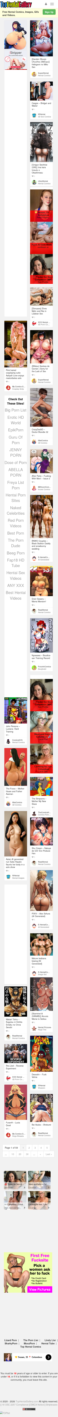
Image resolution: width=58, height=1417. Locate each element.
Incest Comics (44, 489)
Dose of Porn (16, 462)
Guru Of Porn (16, 439)
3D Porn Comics (45, 324)
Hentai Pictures (44, 1027)
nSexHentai (43, 181)
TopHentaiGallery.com (27, 1401)
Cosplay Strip (18, 389)
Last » (49, 1154)
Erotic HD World (15, 419)
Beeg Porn (16, 553)
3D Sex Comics (44, 116)
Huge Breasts (18, 1136)
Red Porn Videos (16, 522)
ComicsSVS (17, 740)
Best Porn (15, 533)
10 (12, 1154)
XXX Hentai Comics (46, 322)
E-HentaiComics (45, 557)
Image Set (42, 974)
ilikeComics (43, 440)
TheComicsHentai (45, 812)
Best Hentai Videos (16, 595)
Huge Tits (42, 1029)
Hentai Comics (44, 75)
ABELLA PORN (15, 472)
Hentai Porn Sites (16, 497)
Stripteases (51, 1404)
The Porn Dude (16, 542)
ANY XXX (15, 585)
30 (27, 1154)
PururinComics (44, 666)
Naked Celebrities (16, 510)
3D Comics (42, 443)
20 (20, 1154)
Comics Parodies (45, 814)
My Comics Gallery (20, 386)
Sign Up (49, 12)
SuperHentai (43, 73)
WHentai (41, 114)
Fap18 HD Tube (15, 562)
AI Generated (43, 559)
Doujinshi (42, 669)
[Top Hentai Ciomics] (15, 35)
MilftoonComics (45, 487)
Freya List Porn (15, 484)
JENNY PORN (15, 452)
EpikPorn (15, 429)
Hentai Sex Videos (15, 575)
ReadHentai (43, 610)
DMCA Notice (37, 1404)
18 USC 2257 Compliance (15, 1404)
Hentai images (18, 878)
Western (41, 1088)
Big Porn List (15, 410)
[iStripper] (15, 60)
